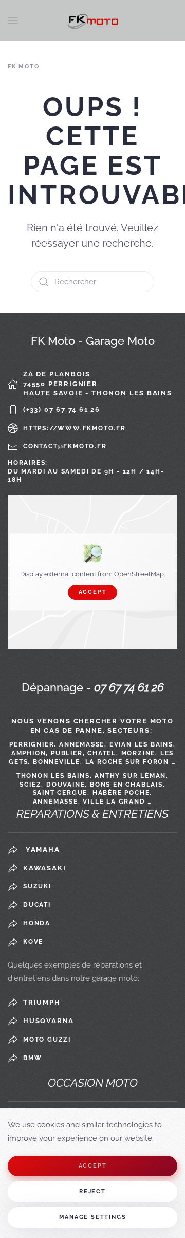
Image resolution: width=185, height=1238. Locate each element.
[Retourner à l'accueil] (92, 20)
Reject (92, 1191)
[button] (13, 20)
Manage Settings (92, 1217)
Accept (93, 592)
